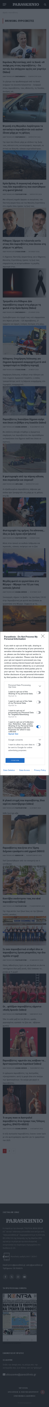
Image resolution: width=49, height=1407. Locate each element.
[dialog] (24, 703)
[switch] (38, 692)
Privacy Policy (40, 770)
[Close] (43, 637)
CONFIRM (15, 760)
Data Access (24, 770)
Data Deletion (9, 770)
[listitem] (24, 686)
